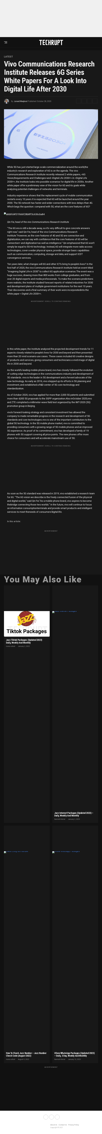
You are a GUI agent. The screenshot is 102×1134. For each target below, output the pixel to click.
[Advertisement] (51, 18)
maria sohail (10, 646)
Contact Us (63, 1125)
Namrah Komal (59, 819)
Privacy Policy (73, 1125)
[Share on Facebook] (78, 101)
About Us (53, 1125)
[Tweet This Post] (84, 101)
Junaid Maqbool (20, 101)
